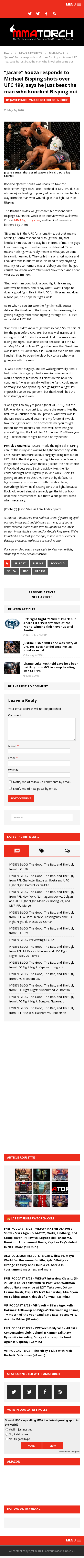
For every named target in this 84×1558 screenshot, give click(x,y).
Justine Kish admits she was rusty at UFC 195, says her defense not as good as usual (50, 646)
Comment (14, 715)
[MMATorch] (42, 32)
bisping (38, 563)
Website (13, 770)
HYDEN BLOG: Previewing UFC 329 (32, 940)
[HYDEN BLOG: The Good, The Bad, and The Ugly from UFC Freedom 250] (60, 1201)
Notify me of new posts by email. (35, 789)
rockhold (58, 563)
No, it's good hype (19, 1439)
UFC (25, 571)
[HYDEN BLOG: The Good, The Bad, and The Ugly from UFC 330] (23, 1175)
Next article (42, 597)
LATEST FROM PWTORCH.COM (32, 1218)
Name (12, 746)
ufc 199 (40, 571)
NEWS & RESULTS (30, 53)
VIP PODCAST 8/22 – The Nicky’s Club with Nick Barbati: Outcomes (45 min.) (38, 1353)
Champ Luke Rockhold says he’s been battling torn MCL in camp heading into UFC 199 (50, 667)
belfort (20, 563)
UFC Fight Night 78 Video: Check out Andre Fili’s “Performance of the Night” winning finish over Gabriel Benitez (49, 624)
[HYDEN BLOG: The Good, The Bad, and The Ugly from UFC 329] (41, 1188)
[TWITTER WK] (38, 13)
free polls (75, 1451)
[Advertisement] (34, 1087)
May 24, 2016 (15, 110)
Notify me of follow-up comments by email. (42, 782)
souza (11, 571)
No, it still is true (18, 1434)
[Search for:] (42, 817)
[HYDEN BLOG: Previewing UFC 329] (60, 1188)
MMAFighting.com (27, 220)
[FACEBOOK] (46, 13)
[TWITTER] (29, 13)
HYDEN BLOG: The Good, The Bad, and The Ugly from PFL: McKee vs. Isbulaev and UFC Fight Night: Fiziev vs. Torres (41, 951)
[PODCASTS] (54, 13)
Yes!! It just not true (20, 1429)
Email (12, 758)
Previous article (42, 592)
